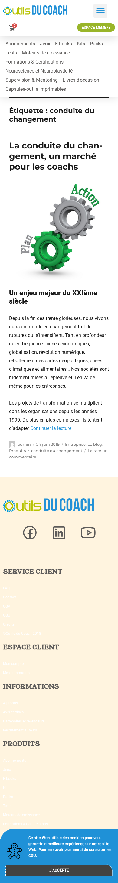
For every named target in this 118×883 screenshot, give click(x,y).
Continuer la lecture (50, 428)
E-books (63, 44)
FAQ (6, 588)
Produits (17, 450)
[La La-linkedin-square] (59, 532)
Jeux (45, 44)
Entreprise (75, 444)
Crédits (9, 624)
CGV (6, 606)
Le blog (94, 444)
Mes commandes (17, 673)
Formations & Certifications (34, 62)
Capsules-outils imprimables (35, 89)
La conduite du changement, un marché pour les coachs (56, 156)
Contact (9, 597)
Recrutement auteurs (20, 730)
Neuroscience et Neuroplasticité (39, 71)
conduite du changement (56, 450)
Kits (81, 44)
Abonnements (20, 44)
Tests (11, 53)
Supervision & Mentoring (31, 80)
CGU (6, 615)
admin (24, 444)
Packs (96, 44)
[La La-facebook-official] (29, 532)
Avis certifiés (13, 712)
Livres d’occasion (81, 80)
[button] (100, 11)
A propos (10, 703)
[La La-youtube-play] (88, 532)
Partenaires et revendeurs (23, 721)
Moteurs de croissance (46, 53)
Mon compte (13, 664)
